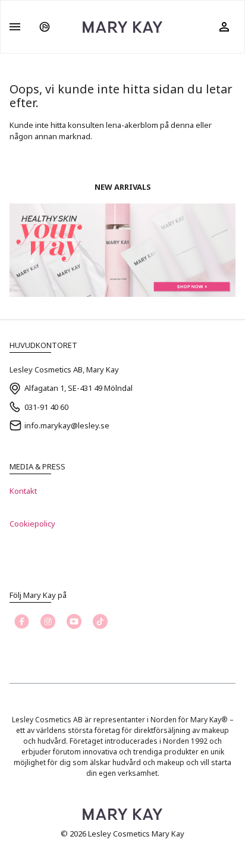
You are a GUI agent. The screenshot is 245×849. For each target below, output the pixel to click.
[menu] (15, 27)
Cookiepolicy (32, 523)
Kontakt (23, 490)
